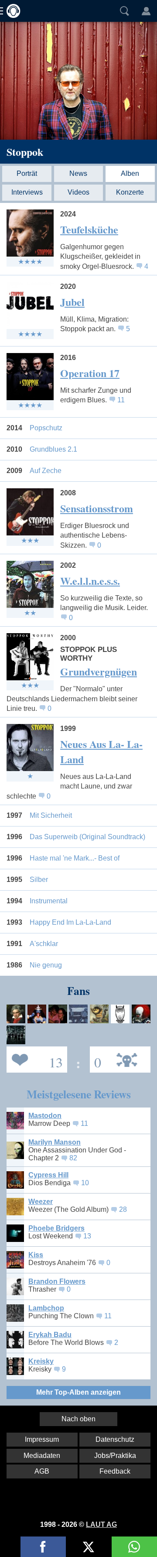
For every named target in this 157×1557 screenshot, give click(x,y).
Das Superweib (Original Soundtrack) (87, 836)
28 (123, 1209)
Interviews (27, 192)
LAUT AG (101, 1524)
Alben (130, 173)
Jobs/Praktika (115, 1455)
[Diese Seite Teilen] (43, 1546)
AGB (41, 1471)
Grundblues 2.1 (53, 449)
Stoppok (25, 151)
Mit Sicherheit (51, 815)
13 (87, 1236)
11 (121, 400)
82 (73, 1158)
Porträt (27, 173)
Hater (95, 1058)
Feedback (114, 1471)
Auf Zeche (45, 470)
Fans (35, 1058)
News (78, 173)
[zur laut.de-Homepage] (11, 11)
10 (85, 1183)
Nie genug (46, 965)
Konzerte (130, 192)
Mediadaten (42, 1455)
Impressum (42, 1439)
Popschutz (46, 428)
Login (146, 11)
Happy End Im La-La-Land (70, 922)
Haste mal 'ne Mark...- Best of (74, 858)
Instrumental (49, 901)
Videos (78, 192)
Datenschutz (115, 1439)
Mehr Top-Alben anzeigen (78, 1392)
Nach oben (78, 1419)
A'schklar (44, 943)
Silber (39, 879)
